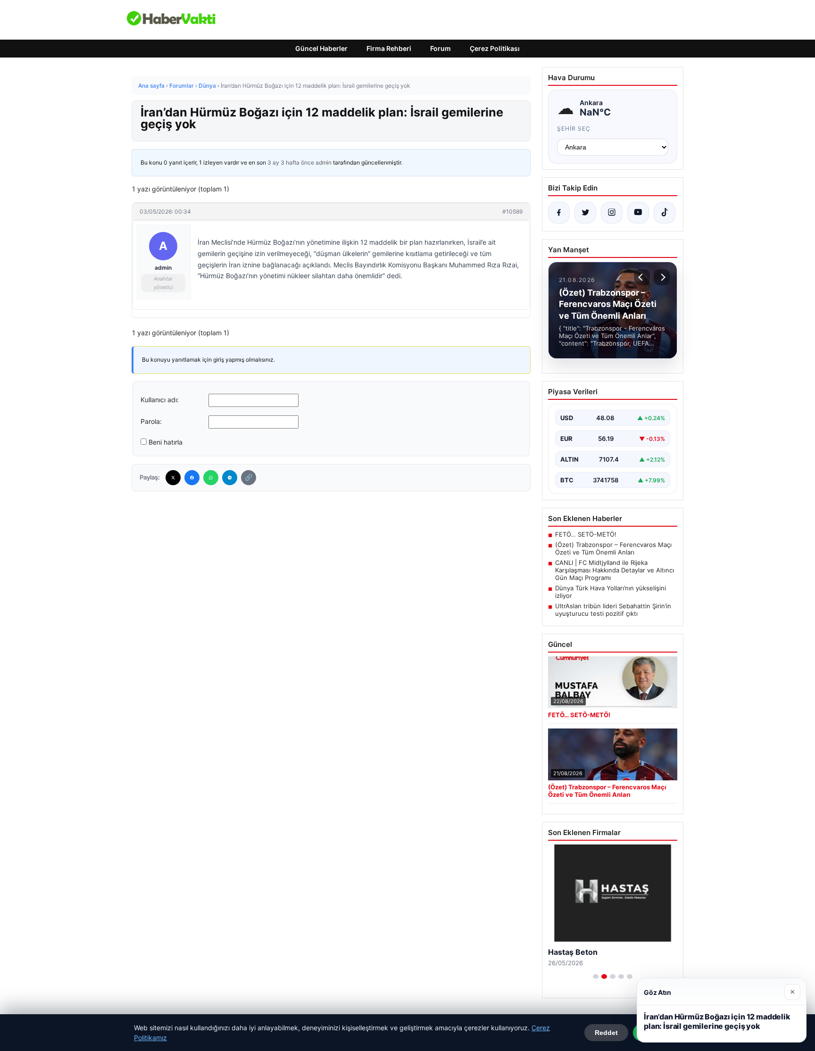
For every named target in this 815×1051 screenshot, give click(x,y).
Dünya (207, 85)
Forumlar (181, 85)
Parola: (151, 421)
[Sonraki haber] (662, 277)
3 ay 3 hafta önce (290, 162)
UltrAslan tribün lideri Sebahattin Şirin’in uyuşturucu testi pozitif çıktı (613, 609)
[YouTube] (638, 212)
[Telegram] (229, 477)
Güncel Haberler (321, 48)
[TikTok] (664, 212)
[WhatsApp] (210, 477)
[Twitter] (173, 477)
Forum (440, 48)
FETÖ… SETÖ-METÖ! (585, 534)
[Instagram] (612, 212)
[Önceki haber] (642, 277)
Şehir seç (573, 128)
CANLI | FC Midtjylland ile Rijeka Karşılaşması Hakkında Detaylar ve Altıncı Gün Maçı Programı (614, 570)
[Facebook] (192, 477)
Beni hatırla (166, 442)
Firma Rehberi (388, 48)
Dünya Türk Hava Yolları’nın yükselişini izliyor (610, 591)
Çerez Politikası (495, 48)
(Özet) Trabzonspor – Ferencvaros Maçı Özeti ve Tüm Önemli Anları (613, 548)
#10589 (512, 211)
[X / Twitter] (585, 212)
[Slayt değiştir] (596, 976)
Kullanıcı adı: (160, 400)
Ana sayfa (151, 85)
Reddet (606, 1032)
